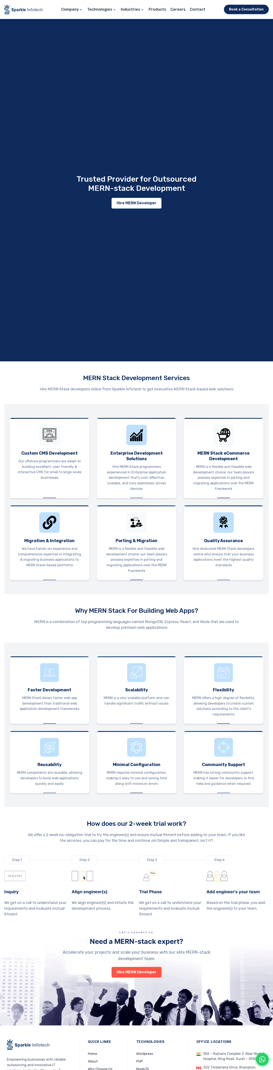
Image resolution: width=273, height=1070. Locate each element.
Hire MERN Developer (136, 203)
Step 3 (152, 860)
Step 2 (84, 860)
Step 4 (219, 860)
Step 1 (17, 860)
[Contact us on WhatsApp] (262, 1059)
